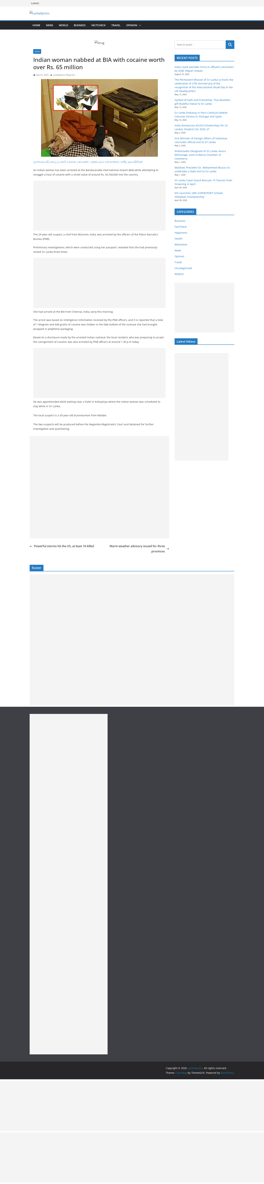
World (63, 25)
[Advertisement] (99, 206)
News (49, 25)
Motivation (181, 244)
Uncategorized (183, 268)
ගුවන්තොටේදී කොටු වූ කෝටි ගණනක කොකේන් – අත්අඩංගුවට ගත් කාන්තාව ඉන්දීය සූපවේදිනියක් (87, 162)
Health (178, 238)
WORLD (179, 274)
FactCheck (98, 25)
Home (36, 25)
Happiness (181, 232)
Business (80, 25)
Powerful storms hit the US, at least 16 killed (64, 546)
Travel (116, 25)
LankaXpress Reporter (64, 74)
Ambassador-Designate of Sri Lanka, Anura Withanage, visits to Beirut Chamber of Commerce (200, 154)
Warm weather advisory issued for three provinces (137, 548)
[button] (139, 25)
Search (230, 45)
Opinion (131, 25)
